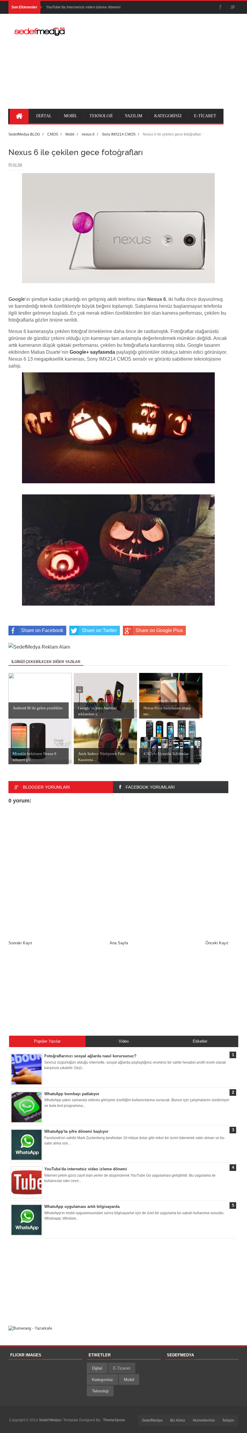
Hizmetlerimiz (204, 1420)
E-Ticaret (121, 1368)
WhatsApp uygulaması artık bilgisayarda (82, 1206)
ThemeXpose (114, 1420)
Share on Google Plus (159, 630)
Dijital (97, 1368)
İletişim (228, 1420)
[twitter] (233, 7)
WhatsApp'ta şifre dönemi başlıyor (76, 1131)
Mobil (129, 1379)
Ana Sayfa (119, 943)
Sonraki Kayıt (20, 943)
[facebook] (220, 7)
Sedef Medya (50, 1420)
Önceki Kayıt (216, 943)
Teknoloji (100, 1391)
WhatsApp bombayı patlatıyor (71, 1094)
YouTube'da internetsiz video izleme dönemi (83, 7)
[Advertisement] (159, 65)
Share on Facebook (42, 630)
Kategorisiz (102, 1379)
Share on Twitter (99, 630)
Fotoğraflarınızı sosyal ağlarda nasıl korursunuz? (90, 1056)
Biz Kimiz (177, 1420)
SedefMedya (152, 1420)
